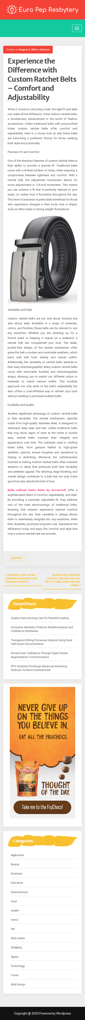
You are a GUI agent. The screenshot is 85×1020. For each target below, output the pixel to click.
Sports (15, 956)
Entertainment (19, 892)
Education (17, 882)
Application (17, 855)
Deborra (44, 49)
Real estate (18, 938)
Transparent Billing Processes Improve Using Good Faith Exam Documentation (41, 642)
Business (16, 873)
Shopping (16, 558)
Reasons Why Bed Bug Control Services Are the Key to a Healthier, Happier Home (62, 580)
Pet (13, 929)
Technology (18, 966)
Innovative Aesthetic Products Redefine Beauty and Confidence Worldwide (42, 629)
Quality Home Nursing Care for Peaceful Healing (40, 618)
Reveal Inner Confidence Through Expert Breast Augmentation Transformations (39, 655)
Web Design (18, 984)
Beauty (15, 864)
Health (15, 910)
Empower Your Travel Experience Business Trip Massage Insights (21, 578)
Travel (14, 975)
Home (14, 919)
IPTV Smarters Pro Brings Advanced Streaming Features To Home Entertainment (39, 668)
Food (14, 901)
